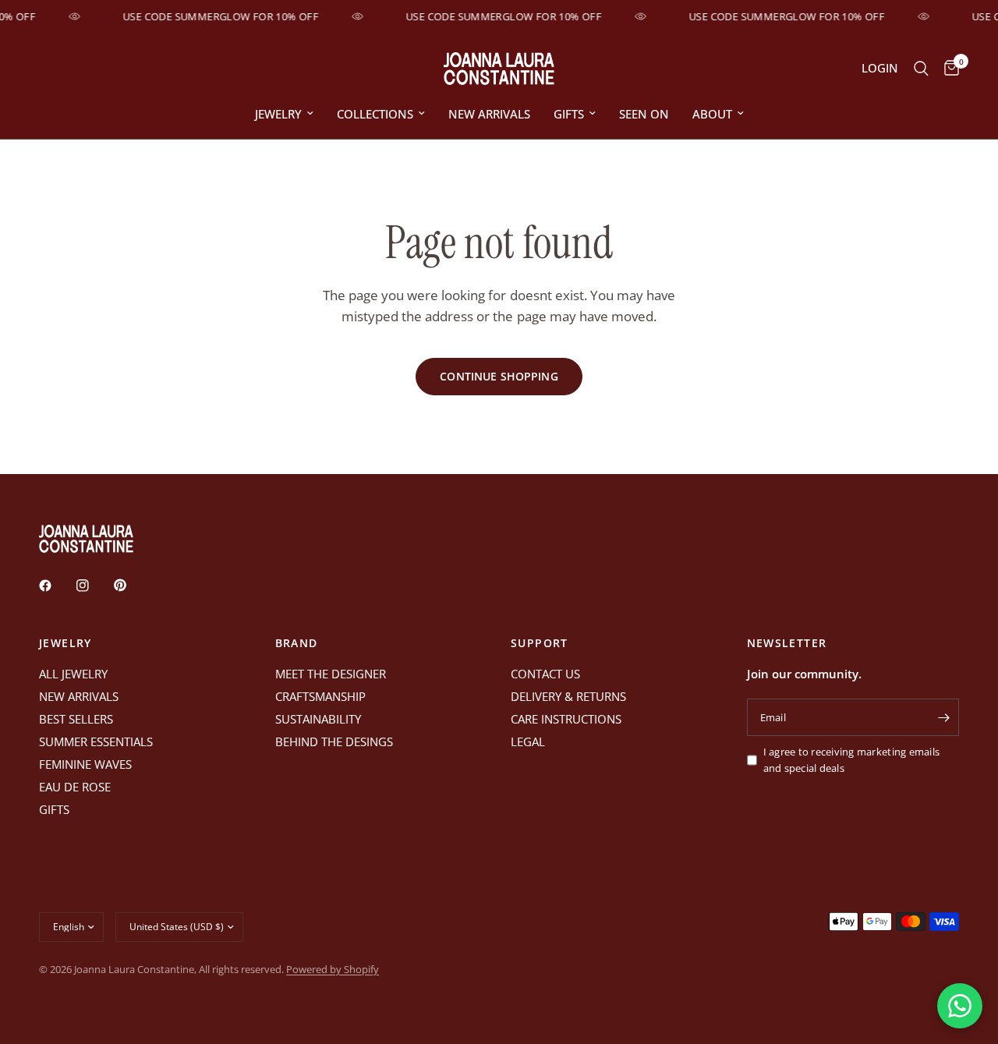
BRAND (296, 643)
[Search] (921, 69)
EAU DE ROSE (75, 787)
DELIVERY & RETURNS (568, 696)
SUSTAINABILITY (318, 719)
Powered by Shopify (332, 969)
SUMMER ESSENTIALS (96, 741)
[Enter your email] (943, 717)
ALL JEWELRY (73, 673)
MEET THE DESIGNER (330, 673)
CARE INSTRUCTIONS (566, 719)
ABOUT (712, 114)
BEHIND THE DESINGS (334, 741)
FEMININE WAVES (85, 764)
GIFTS (569, 114)
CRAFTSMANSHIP (320, 696)
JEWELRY (278, 114)
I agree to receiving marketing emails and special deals (851, 760)
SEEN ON (644, 114)
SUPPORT (539, 643)
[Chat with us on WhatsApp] (959, 1005)
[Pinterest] (131, 585)
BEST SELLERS (76, 719)
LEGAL (528, 741)
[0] (947, 69)
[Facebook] (56, 585)
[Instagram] (93, 585)
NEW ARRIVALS (489, 114)
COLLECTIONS (375, 114)
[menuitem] (284, 114)
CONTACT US (545, 673)
